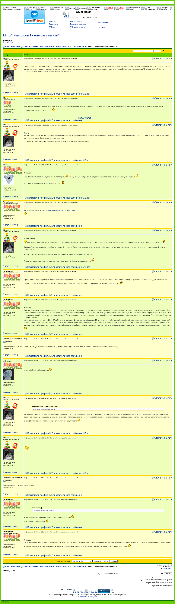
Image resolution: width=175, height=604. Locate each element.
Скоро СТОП (121, 8)
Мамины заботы (63, 46)
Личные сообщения (79, 24)
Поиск (53, 22)
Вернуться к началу (10, 92)
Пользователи (77, 22)
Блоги (53, 27)
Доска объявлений (150, 8)
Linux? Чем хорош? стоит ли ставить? (31, 35)
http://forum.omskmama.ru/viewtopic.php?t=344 (57, 210)
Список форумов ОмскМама (44, 46)
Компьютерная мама (79, 46)
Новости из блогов (78, 27)
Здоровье (83, 8)
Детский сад (58, 7)
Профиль (54, 24)
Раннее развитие (43, 8)
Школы (72, 8)
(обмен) (57, 9)
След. (12, 42)
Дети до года (32, 8)
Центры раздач (164, 8)
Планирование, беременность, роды (13, 8)
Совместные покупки (95, 8)
